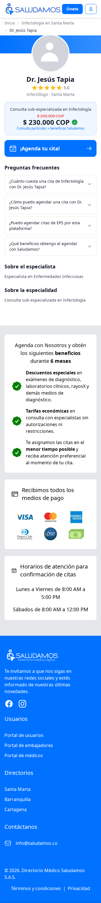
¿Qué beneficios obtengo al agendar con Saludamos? (43, 246)
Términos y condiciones (36, 888)
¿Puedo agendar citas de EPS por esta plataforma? (44, 225)
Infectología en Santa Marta (48, 23)
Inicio (9, 23)
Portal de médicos (23, 755)
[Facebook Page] (8, 703)
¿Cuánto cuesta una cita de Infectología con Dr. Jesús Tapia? (46, 183)
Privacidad (79, 888)
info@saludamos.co (37, 843)
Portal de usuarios (23, 735)
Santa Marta (17, 789)
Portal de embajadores (28, 745)
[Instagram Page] (22, 703)
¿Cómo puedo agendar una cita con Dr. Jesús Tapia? (45, 204)
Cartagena (15, 809)
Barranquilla (17, 799)
